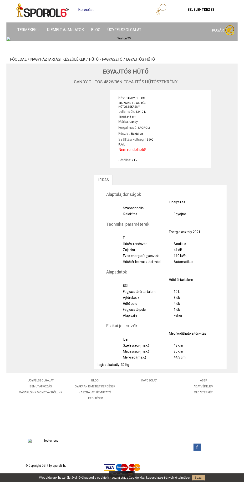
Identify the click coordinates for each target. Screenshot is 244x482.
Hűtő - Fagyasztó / (107, 59)
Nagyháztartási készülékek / (59, 59)
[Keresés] (162, 10)
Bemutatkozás (41, 386)
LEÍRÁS (103, 180)
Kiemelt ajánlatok (65, 29)
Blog (95, 29)
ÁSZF (203, 380)
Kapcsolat (149, 380)
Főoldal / (20, 59)
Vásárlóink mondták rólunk (40, 392)
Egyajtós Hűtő (140, 59)
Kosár (218, 30)
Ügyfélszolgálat (124, 29)
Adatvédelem (203, 386)
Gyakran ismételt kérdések (95, 386)
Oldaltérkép (203, 392)
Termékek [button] (27, 29)
